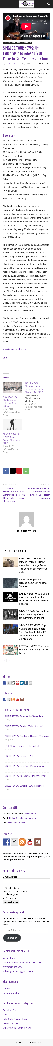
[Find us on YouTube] (17, 699)
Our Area (7, 988)
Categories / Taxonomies (15, 891)
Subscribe (12, 938)
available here (30, 813)
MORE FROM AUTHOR (16, 550)
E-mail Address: (10, 876)
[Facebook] (6, 471)
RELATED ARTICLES (14, 546)
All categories (11, 894)
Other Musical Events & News (17, 1027)
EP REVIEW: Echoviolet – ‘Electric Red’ (22, 746)
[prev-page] (5, 660)
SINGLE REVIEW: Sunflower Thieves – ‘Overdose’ (27, 736)
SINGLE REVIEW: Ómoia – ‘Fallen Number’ (24, 726)
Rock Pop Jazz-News (24, 43)
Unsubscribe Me (13, 888)
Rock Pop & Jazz (9, 43)
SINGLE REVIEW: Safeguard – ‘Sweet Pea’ (24, 716)
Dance (6, 1014)
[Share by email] (30, 683)
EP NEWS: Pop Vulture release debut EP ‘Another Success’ (33, 583)
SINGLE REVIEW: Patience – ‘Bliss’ (20, 756)
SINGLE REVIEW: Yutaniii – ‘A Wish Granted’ (24, 786)
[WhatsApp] (26, 471)
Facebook (11, 823)
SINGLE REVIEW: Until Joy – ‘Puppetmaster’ (24, 766)
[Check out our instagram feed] (22, 699)
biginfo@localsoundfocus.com (23, 818)
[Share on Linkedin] (22, 683)
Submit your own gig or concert (18, 971)
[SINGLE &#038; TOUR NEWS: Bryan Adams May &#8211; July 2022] (12, 424)
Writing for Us (9, 958)
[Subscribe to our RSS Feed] (13, 699)
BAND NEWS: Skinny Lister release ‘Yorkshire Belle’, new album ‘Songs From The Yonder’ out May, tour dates (33, 565)
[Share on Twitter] (9, 683)
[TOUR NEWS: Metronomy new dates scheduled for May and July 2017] (36, 396)
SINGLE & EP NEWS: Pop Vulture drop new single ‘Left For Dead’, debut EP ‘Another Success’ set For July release (33, 632)
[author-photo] (26, 526)
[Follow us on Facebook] (4, 699)
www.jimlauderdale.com (14, 349)
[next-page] (9, 660)
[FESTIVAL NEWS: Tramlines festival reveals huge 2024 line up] (10, 650)
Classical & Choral (11, 1023)
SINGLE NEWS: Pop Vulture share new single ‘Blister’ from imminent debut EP (34, 614)
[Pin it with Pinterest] (17, 683)
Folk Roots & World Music (15, 1019)
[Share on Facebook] (4, 683)
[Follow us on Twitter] (9, 699)
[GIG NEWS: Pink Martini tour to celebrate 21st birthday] (12, 387)
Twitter (22, 823)
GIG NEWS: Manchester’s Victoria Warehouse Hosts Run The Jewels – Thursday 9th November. (14, 494)
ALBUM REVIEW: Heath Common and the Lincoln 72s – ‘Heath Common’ (39, 493)
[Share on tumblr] (26, 683)
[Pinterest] (19, 471)
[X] (13, 471)
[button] (5, 4)
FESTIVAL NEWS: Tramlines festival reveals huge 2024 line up (34, 649)
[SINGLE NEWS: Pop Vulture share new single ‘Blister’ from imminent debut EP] (10, 614)
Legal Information (11, 993)
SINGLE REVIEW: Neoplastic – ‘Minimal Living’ (25, 776)
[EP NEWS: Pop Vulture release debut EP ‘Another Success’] (10, 583)
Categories (10, 898)
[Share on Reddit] (13, 683)
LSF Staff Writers (13, 64)
